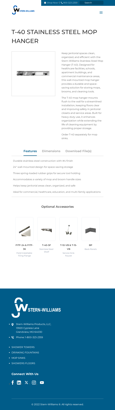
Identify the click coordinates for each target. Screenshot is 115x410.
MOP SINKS (18, 358)
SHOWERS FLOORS (23, 363)
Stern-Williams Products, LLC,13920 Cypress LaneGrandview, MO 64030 (33, 328)
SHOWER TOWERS (23, 347)
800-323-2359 (70, 3)
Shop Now (52, 3)
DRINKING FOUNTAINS (25, 352)
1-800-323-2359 (34, 337)
